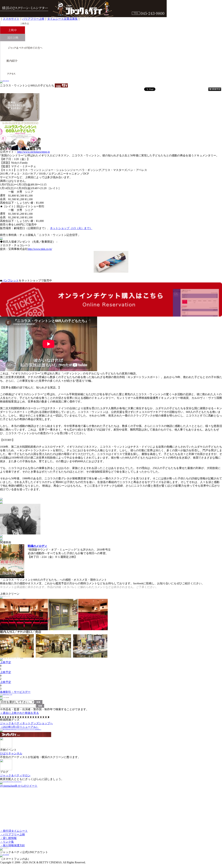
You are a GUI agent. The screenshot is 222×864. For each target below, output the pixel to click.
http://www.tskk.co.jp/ (40, 248)
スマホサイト (11, 18)
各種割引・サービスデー (15, 691)
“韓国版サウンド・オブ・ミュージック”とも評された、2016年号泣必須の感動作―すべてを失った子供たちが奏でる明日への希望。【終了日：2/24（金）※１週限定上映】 (69, 553)
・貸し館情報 (8, 838)
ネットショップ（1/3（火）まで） (71, 228)
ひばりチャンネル (11, 753)
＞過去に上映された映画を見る (19, 712)
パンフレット (10, 280)
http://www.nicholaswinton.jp (33, 151)
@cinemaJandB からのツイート (18, 785)
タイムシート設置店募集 (62, 18)
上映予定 (5, 662)
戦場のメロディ (37, 545)
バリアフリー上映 (33, 18)
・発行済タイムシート (14, 830)
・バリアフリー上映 (12, 834)
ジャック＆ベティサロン (15, 775)
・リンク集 (7, 841)
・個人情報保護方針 (12, 845)
